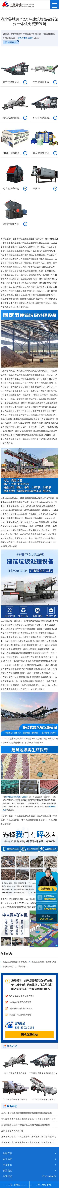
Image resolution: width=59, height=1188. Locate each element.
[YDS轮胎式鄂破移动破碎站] (15, 1087)
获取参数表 (50, 897)
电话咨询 (46, 1185)
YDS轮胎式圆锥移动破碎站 (44, 1099)
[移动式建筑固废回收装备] (15, 1060)
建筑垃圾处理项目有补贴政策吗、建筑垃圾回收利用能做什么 (28, 1137)
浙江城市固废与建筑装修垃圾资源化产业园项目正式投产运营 (28, 1119)
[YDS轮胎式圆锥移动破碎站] (44, 1087)
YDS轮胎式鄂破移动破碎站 (15, 1099)
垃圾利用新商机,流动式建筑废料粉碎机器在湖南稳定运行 (26, 1113)
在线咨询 (12, 42)
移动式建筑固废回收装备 (15, 1073)
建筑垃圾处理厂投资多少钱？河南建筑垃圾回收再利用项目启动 (29, 1142)
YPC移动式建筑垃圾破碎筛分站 (43, 1073)
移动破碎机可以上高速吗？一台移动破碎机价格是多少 (27, 966)
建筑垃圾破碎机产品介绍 (12, 1131)
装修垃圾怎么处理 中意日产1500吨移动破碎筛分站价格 (25, 1125)
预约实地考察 (50, 907)
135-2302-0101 (25, 38)
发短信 (17, 1185)
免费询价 (46, 888)
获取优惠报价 (29, 1034)
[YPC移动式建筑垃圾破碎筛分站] (44, 1060)
